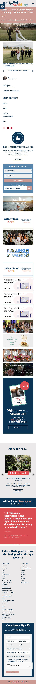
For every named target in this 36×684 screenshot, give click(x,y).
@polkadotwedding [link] (18, 504)
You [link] (31, 20)
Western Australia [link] (8, 116)
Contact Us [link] (5, 604)
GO (29, 188)
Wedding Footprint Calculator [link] (7, 583)
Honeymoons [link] (5, 574)
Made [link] (3, 570)
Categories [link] (24, 566)
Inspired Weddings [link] (8, 20)
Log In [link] (3, 606)
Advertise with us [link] (6, 617)
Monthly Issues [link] (25, 582)
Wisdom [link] (4, 568)
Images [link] (23, 570)
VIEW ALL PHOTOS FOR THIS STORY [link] (18, 70)
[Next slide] (33, 474)
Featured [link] (4, 566)
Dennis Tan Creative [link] (8, 86)
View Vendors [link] (18, 181)
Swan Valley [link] (6, 114)
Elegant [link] (5, 103)
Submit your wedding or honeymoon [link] (8, 614)
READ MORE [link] (18, 159)
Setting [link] (23, 578)
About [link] (3, 598)
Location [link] (23, 574)
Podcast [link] (4, 576)
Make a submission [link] (7, 612)
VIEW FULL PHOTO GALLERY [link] (11, 90)
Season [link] (23, 580)
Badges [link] (4, 619)
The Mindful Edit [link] (6, 580)
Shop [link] (3, 578)
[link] (2, 6)
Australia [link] (5, 113)
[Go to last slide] (2, 474)
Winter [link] (5, 121)
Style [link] (22, 576)
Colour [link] (22, 572)
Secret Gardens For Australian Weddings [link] (18, 479)
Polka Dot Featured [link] (18, 473)
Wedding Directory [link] (7, 590)
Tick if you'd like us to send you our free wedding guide (18, 660)
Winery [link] (5, 108)
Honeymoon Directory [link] (8, 592)
